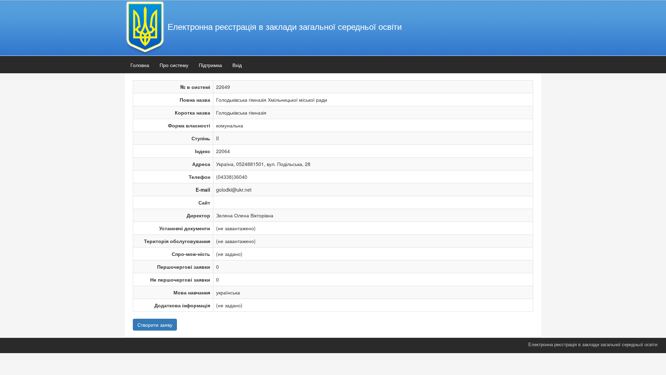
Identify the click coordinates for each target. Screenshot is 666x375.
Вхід (237, 64)
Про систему (174, 64)
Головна (139, 64)
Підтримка (210, 64)
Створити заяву (154, 324)
